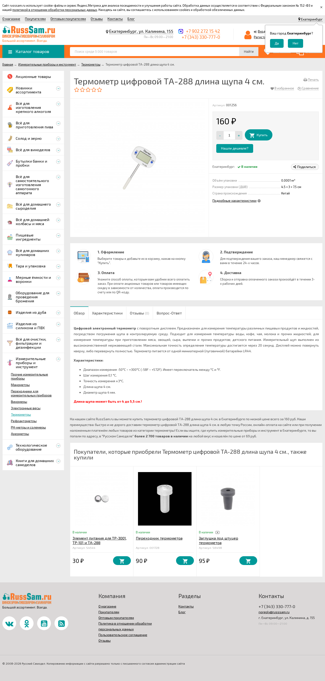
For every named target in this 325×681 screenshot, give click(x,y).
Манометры (20, 385)
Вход (262, 31)
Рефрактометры (24, 421)
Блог (131, 19)
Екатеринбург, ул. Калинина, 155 (141, 31)
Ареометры (20, 434)
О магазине (11, 19)
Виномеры (19, 402)
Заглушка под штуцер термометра (218, 540)
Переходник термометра (159, 538)
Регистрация (264, 37)
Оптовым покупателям (68, 19)
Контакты (115, 19)
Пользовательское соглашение (122, 635)
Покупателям (35, 19)
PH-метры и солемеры (28, 427)
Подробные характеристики (234, 200)
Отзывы (97, 19)
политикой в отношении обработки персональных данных (54, 10)
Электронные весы (25, 408)
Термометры (21, 414)
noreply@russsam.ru (274, 612)
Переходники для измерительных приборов (31, 393)
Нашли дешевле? (234, 148)
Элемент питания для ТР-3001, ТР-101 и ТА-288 (100, 540)
